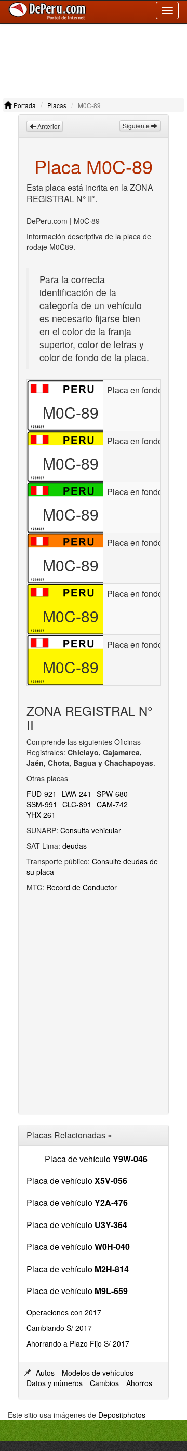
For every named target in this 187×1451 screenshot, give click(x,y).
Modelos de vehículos (97, 1372)
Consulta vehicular (90, 830)
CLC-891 (76, 804)
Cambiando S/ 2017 (59, 1328)
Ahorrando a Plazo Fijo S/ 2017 (77, 1343)
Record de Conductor (81, 887)
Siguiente (137, 125)
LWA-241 (76, 794)
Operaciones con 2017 (63, 1312)
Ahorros (139, 1383)
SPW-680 (112, 794)
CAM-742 (112, 804)
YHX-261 (41, 814)
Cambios (104, 1383)
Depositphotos (121, 1414)
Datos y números (54, 1383)
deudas (74, 846)
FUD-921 (41, 794)
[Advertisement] (93, 58)
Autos (45, 1372)
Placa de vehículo (96, 1159)
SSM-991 (41, 804)
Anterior (48, 126)
